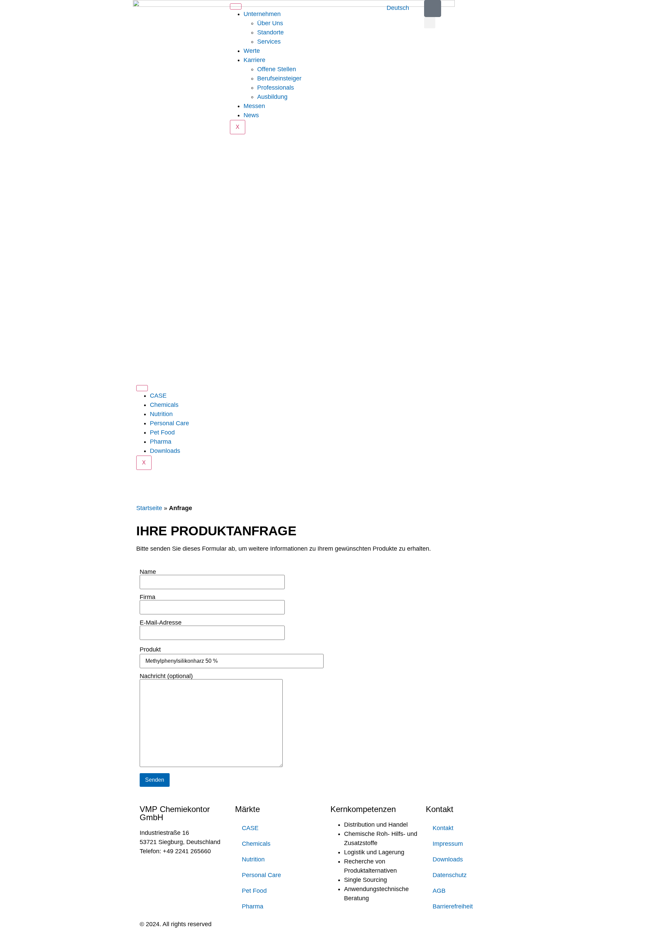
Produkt (150, 649)
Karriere (254, 60)
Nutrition (161, 414)
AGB (439, 890)
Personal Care (169, 423)
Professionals (275, 87)
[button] (429, 22)
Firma (147, 597)
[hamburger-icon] (236, 6)
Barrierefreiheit (453, 906)
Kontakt (443, 828)
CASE (158, 395)
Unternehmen (262, 14)
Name (148, 572)
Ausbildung (272, 96)
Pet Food (162, 432)
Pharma (160, 441)
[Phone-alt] (432, 8)
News (251, 115)
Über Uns (270, 23)
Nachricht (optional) (166, 676)
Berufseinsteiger (279, 78)
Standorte (270, 32)
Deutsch (398, 7)
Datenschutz (450, 875)
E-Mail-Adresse (161, 622)
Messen (254, 106)
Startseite (149, 508)
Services (269, 41)
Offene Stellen (276, 69)
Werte (252, 50)
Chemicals (164, 404)
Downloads (165, 450)
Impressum (448, 843)
